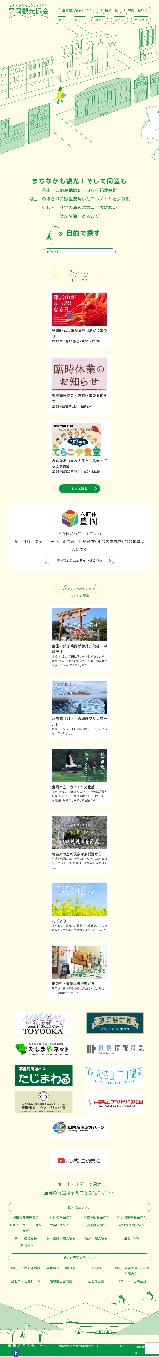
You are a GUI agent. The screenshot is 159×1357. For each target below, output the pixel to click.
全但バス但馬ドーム (25, 1281)
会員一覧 (111, 10)
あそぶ (80, 20)
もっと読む (79, 488)
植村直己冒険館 (61, 1281)
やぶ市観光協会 (25, 1238)
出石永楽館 (96, 1281)
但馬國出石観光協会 (131, 1217)
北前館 (96, 1268)
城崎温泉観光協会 (26, 1217)
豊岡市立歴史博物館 (25, 1268)
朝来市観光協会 (96, 1238)
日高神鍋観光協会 (96, 1217)
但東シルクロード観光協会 (25, 1228)
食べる (119, 20)
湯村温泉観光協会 (132, 1225)
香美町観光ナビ (61, 1225)
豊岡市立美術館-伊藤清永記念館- (132, 1271)
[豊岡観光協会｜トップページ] (28, 17)
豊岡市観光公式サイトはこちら (79, 560)
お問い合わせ (138, 10)
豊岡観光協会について (78, 10)
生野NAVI (131, 1238)
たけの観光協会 (61, 1217)
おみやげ (141, 20)
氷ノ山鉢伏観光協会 (61, 1238)
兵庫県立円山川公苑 (61, 1268)
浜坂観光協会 (96, 1225)
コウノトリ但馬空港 (131, 1281)
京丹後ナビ (25, 1245)
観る (61, 20)
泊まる (100, 20)
